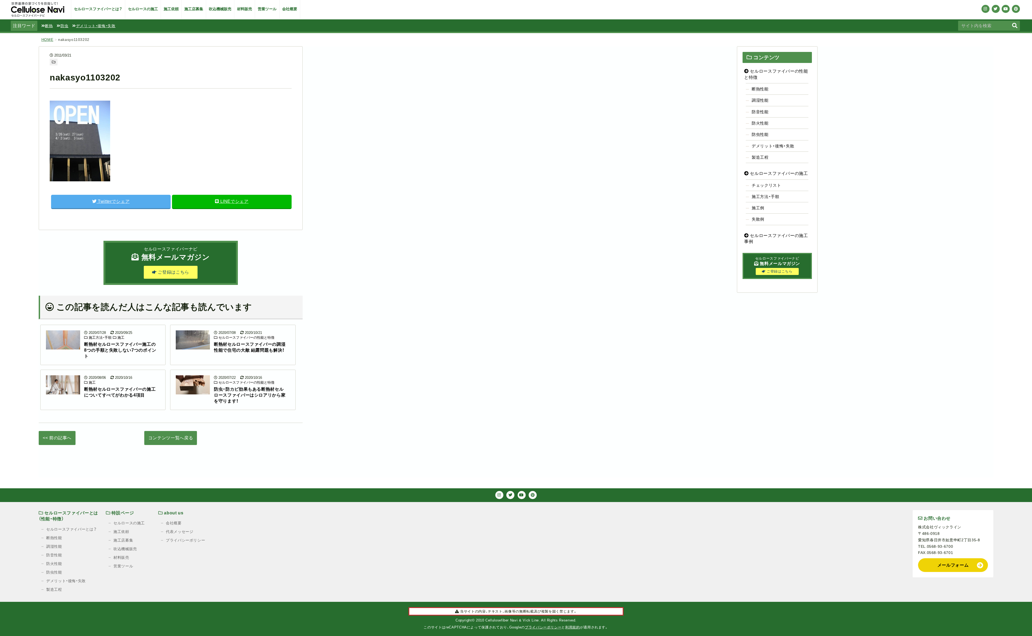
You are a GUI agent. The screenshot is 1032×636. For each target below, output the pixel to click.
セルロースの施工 (143, 9)
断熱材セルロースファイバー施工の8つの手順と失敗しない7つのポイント (120, 350)
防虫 (64, 26)
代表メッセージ (179, 531)
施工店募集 (193, 9)
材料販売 (244, 9)
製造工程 (760, 157)
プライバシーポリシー (185, 540)
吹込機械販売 (220, 9)
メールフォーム (953, 565)
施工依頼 (171, 9)
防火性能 (760, 123)
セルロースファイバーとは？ (98, 9)
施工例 (758, 208)
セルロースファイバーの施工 (778, 173)
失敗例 (758, 219)
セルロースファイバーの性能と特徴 (245, 337)
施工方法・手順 (100, 337)
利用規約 (572, 627)
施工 (120, 337)
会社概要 (289, 9)
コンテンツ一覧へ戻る (170, 438)
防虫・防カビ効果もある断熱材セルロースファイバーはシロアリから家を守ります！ (249, 395)
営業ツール (267, 9)
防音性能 (760, 111)
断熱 (49, 26)
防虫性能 (760, 134)
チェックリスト (766, 185)
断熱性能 (760, 89)
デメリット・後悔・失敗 (96, 26)
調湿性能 (760, 100)
